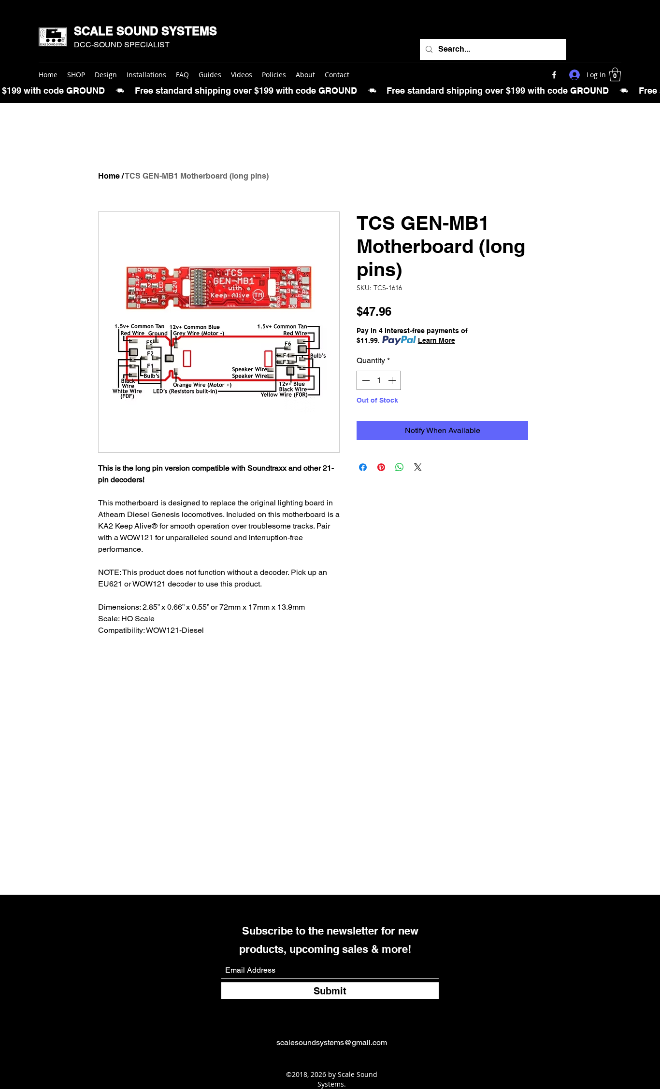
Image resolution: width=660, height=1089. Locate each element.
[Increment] (393, 380)
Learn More (436, 340)
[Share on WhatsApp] (399, 467)
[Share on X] (418, 467)
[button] (615, 75)
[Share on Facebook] (363, 467)
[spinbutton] (379, 380)
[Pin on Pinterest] (381, 467)
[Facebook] (554, 75)
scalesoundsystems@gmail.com (331, 1042)
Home (109, 176)
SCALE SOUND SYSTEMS (145, 31)
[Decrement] (365, 380)
